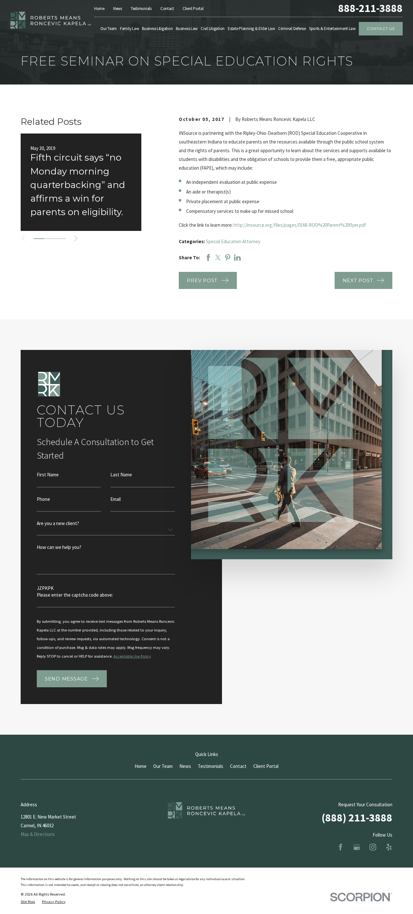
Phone (43, 499)
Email (115, 499)
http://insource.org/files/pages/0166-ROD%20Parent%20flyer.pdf (300, 225)
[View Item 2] (49, 238)
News (117, 8)
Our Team (163, 766)
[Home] (50, 20)
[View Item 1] (39, 238)
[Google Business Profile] (356, 847)
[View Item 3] (60, 238)
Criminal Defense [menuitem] (292, 28)
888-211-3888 (370, 8)
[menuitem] (28, 902)
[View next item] (76, 238)
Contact (167, 8)
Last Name (121, 474)
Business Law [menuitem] (186, 28)
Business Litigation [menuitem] (157, 28)
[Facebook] (340, 847)
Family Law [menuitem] (129, 28)
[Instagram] (372, 847)
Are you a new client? (58, 523)
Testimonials (141, 8)
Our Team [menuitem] (108, 28)
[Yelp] (389, 847)
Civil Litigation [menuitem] (213, 28)
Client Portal (193, 8)
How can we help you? (59, 547)
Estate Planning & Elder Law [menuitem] (251, 28)
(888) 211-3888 (357, 817)
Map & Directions (38, 834)
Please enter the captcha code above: (75, 594)
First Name (48, 474)
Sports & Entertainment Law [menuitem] (332, 28)
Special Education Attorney (233, 241)
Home (99, 8)
